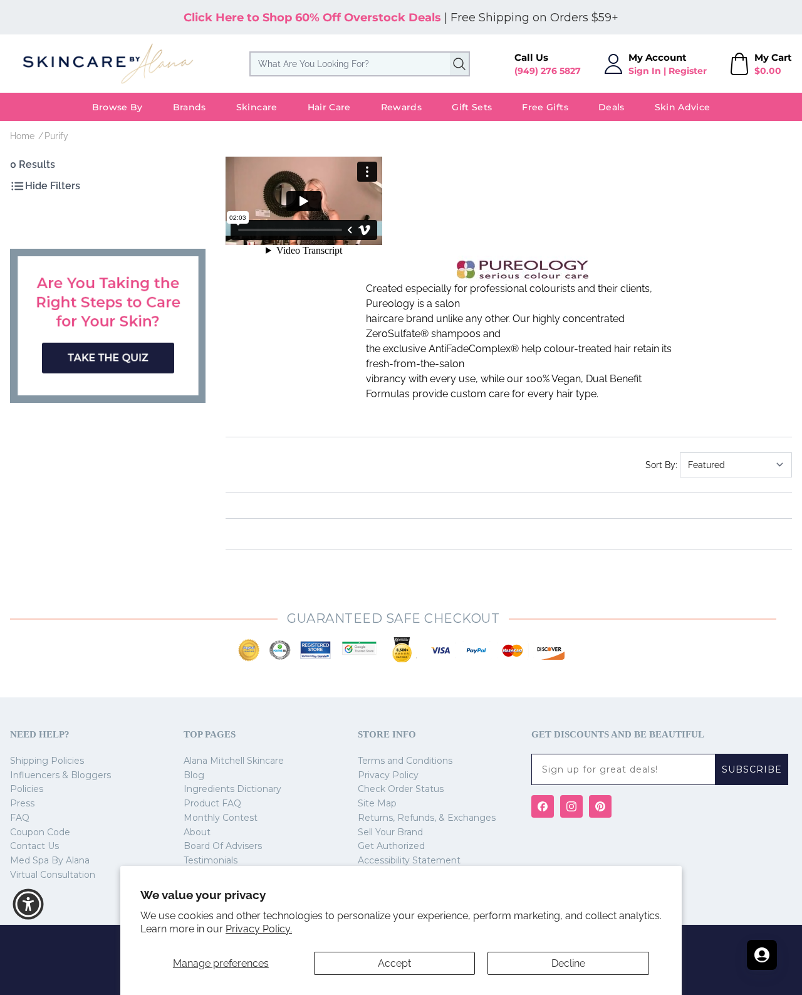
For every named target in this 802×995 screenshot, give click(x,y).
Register (688, 70)
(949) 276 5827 (547, 70)
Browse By (117, 107)
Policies (26, 788)
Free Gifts (545, 107)
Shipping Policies (47, 760)
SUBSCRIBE (752, 769)
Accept (394, 963)
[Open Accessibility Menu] (28, 904)
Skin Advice (683, 107)
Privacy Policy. (259, 929)
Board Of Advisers (223, 846)
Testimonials (210, 860)
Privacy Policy (388, 775)
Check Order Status (401, 788)
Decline (568, 963)
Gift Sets (472, 107)
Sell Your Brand (390, 832)
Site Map (377, 803)
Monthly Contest (221, 817)
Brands (189, 107)
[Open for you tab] (762, 955)
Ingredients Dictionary (232, 788)
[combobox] (359, 63)
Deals (611, 107)
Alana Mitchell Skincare (234, 760)
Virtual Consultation (52, 874)
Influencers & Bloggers (60, 775)
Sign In (644, 70)
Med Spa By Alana (50, 860)
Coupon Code (40, 832)
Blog (194, 775)
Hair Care (329, 107)
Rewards (401, 107)
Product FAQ (212, 803)
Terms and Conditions (405, 760)
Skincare (257, 107)
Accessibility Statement (409, 860)
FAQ (19, 817)
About (197, 832)
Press (22, 803)
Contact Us (34, 846)
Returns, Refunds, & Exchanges (427, 817)
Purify (56, 136)
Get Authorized (391, 846)
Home (22, 136)
